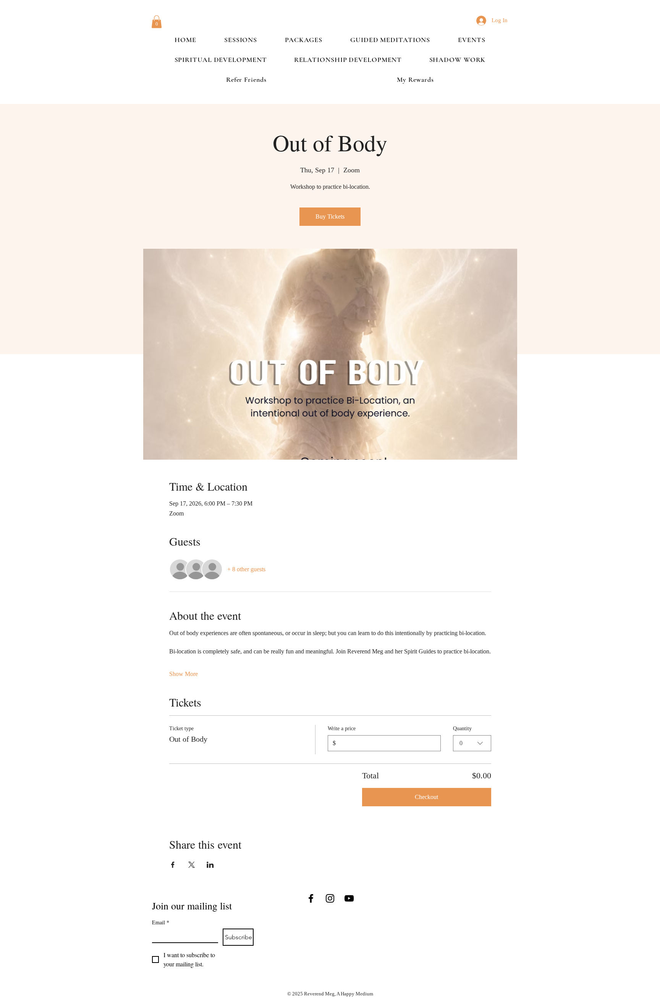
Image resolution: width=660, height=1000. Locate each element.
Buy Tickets (330, 216)
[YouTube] (349, 898)
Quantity (462, 728)
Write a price (342, 728)
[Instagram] (330, 898)
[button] (156, 21)
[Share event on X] (191, 865)
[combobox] (472, 743)
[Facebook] (311, 898)
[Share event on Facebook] (172, 865)
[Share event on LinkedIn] (210, 865)
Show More (183, 674)
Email (160, 922)
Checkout (426, 797)
